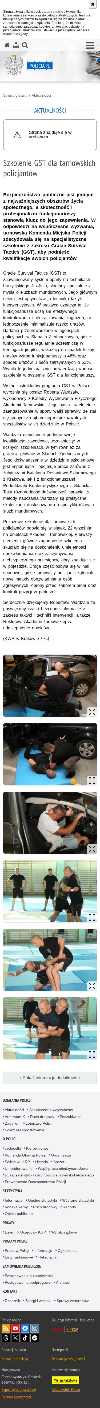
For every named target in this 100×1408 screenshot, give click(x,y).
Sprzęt (58, 1162)
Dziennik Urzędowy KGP (25, 1232)
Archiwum (64, 1282)
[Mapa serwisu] (16, 45)
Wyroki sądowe (64, 1232)
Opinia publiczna (19, 1213)
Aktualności (41, 95)
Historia (41, 1162)
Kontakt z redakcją (15, 1358)
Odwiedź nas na (15, 1328)
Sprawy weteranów (73, 1301)
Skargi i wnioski (38, 1301)
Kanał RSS (6, 1328)
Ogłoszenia (67, 1250)
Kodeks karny (16, 1207)
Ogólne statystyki (42, 1200)
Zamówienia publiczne (22, 1266)
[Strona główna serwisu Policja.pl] (7, 45)
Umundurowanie (19, 1168)
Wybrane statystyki (78, 1200)
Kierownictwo (37, 1148)
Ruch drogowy (42, 1117)
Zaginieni (12, 1123)
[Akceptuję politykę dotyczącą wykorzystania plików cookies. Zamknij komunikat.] (93, 4)
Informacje (14, 1200)
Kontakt (10, 1291)
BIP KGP (72, 1329)
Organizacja (61, 1155)
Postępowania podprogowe (28, 1282)
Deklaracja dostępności (68, 1358)
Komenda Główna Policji (25, 1155)
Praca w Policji (16, 1241)
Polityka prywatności (16, 1397)
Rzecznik (12, 1301)
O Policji (10, 1139)
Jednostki (13, 1148)
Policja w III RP (17, 1162)
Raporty (69, 1207)
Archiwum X (15, 1117)
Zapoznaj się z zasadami (19, 1389)
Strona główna (15, 95)
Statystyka (12, 1191)
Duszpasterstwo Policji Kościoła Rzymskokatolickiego (49, 1175)
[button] (90, 45)
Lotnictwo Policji (39, 1123)
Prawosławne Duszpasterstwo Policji (35, 1182)
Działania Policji (17, 1100)
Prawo (8, 1223)
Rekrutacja (47, 1257)
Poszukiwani (70, 1117)
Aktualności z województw (51, 1110)
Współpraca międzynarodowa (63, 1168)
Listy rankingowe (19, 1257)
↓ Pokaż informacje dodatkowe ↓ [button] (50, 1078)
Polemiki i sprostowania (24, 1130)
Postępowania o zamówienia (29, 1276)
